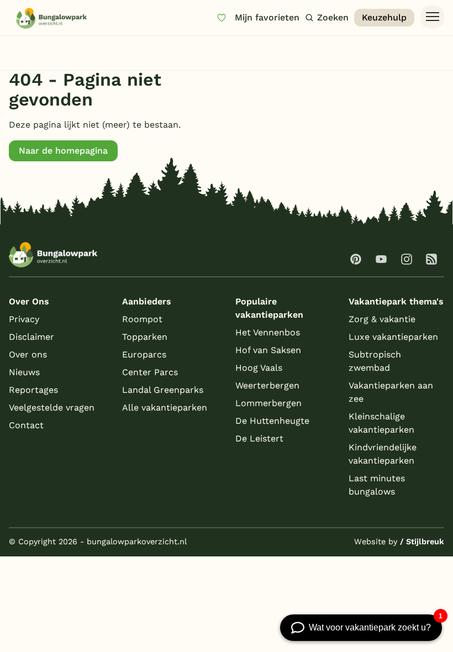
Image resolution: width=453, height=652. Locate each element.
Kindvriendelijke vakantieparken (383, 454)
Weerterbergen (267, 385)
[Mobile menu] (432, 17)
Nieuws (24, 372)
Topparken (144, 337)
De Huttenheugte (272, 421)
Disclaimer (31, 337)
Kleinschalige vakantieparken (381, 423)
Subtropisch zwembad (375, 361)
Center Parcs (150, 372)
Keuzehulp (384, 17)
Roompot (142, 319)
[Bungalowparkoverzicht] (51, 18)
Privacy (24, 319)
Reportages (33, 390)
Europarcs (144, 354)
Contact (26, 425)
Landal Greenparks (162, 390)
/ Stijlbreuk (422, 541)
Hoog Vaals (258, 367)
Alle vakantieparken (164, 407)
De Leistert (259, 438)
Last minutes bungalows (377, 485)
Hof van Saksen (268, 350)
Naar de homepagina (63, 150)
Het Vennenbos (267, 332)
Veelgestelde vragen (51, 407)
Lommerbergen (268, 403)
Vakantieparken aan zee (391, 392)
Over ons (28, 354)
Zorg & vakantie (382, 319)
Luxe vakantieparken (393, 337)
